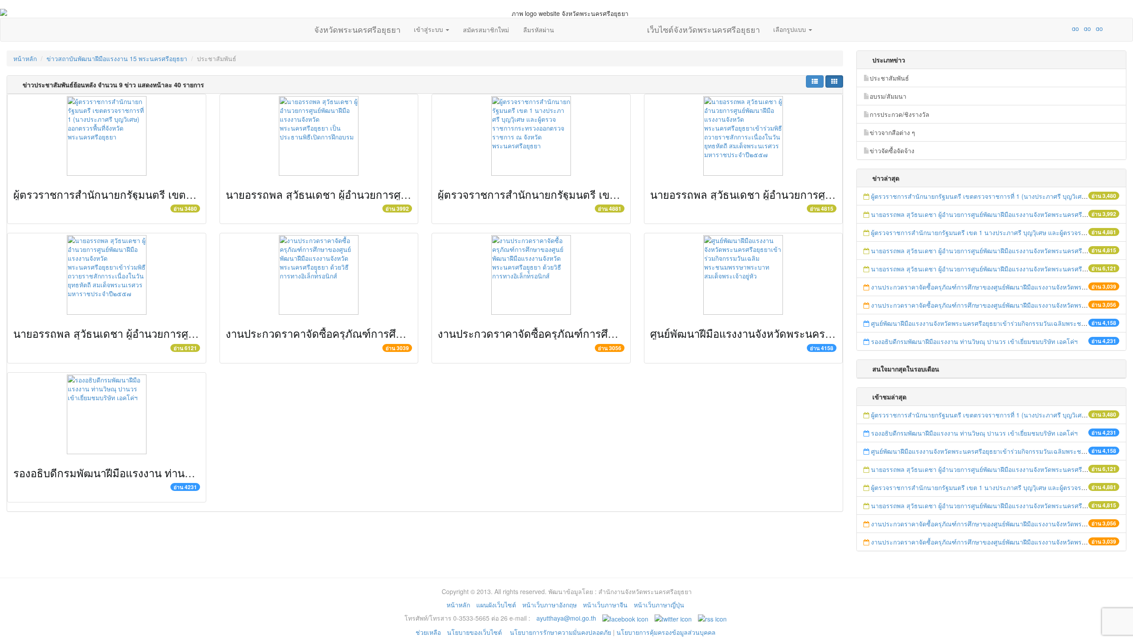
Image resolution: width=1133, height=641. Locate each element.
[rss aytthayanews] (712, 618)
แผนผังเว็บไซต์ (496, 604)
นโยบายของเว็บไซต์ (475, 632)
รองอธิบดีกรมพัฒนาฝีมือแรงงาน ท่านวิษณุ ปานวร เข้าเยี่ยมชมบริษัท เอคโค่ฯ (188, 472)
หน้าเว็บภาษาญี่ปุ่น (659, 604)
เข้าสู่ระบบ (429, 29)
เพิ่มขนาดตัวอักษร (1067, 28)
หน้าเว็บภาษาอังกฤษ (549, 604)
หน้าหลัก (25, 58)
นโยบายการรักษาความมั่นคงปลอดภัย (560, 632)
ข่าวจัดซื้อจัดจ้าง (892, 150)
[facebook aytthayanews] (625, 618)
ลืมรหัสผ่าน (538, 29)
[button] (815, 81)
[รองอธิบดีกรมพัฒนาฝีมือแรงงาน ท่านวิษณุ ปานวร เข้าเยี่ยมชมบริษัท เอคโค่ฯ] (106, 414)
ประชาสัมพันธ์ (889, 77)
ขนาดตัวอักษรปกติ (1058, 28)
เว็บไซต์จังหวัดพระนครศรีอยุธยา (703, 27)
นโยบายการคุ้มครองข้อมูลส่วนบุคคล (666, 632)
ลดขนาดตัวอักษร (1049, 28)
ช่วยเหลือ (428, 632)
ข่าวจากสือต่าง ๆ (892, 132)
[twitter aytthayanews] (673, 618)
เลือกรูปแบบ (790, 29)
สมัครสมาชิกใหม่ (486, 29)
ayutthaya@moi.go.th (566, 618)
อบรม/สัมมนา (888, 96)
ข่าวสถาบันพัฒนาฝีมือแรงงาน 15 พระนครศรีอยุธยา (116, 58)
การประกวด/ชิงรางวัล (899, 114)
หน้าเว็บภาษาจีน (605, 604)
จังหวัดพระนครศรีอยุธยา (357, 27)
